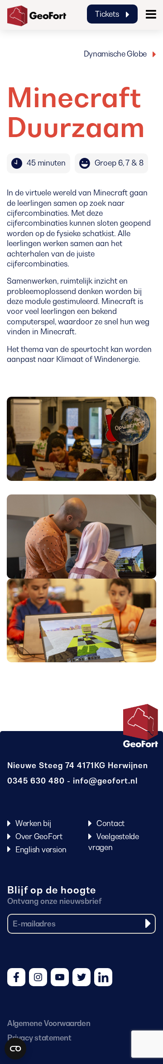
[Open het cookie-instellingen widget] (15, 1048)
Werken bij (33, 823)
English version (41, 849)
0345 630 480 (36, 780)
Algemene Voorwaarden (48, 1023)
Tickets (107, 14)
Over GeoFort (38, 836)
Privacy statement (39, 1037)
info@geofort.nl (105, 780)
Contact (110, 823)
